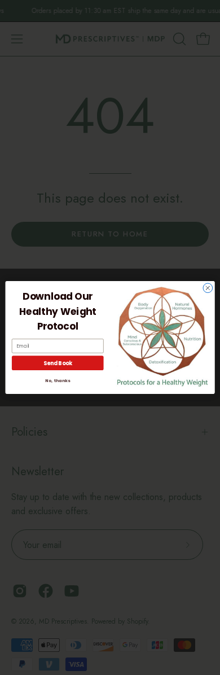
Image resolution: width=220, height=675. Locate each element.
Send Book (57, 363)
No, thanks (57, 381)
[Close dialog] (208, 288)
